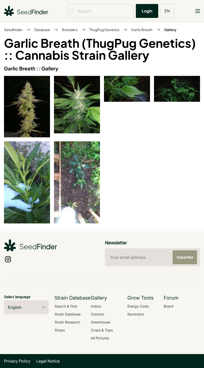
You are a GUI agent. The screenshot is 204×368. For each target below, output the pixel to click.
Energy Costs (138, 306)
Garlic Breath (142, 29)
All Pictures (100, 338)
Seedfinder (13, 29)
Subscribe (185, 257)
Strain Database (67, 314)
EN (167, 10)
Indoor (96, 306)
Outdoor (97, 314)
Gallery (170, 29)
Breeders (70, 29)
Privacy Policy (17, 361)
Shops (59, 330)
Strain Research (67, 322)
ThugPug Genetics (104, 29)
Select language (17, 297)
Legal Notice (48, 361)
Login (147, 10)
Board (168, 306)
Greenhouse (100, 322)
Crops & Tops (102, 330)
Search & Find (65, 306)
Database (42, 29)
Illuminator (135, 314)
